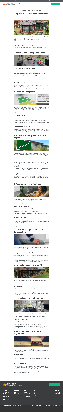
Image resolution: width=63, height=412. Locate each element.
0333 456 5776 (27, 384)
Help (49, 4)
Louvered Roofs (6, 396)
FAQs (34, 392)
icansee (59, 407)
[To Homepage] (9, 4)
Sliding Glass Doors (6, 399)
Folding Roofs (5, 397)
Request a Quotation (55, 4)
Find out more (50, 410)
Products (32, 4)
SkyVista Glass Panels (7, 393)
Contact (34, 393)
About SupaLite (27, 393)
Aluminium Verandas (7, 395)
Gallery (15, 395)
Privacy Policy (35, 395)
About (44, 4)
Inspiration (38, 4)
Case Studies (16, 393)
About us (25, 392)
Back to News (5, 374)
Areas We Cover (27, 396)
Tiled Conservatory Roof (7, 392)
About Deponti (26, 395)
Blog (15, 392)
